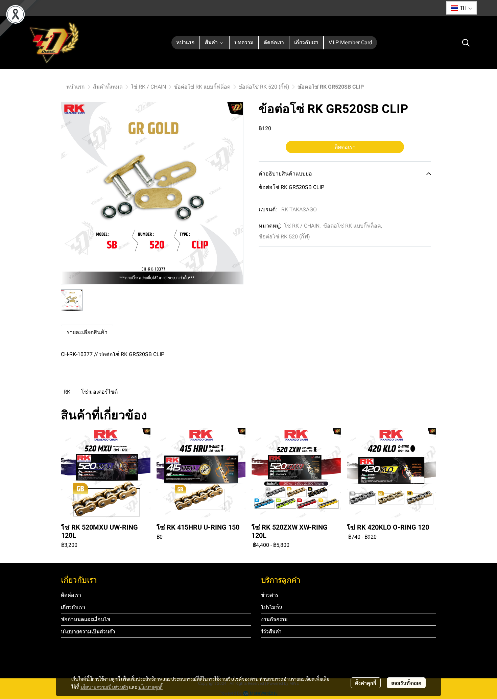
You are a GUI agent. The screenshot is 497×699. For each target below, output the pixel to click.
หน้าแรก (75, 87)
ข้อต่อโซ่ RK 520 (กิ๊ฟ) (264, 87)
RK (67, 392)
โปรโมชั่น (271, 607)
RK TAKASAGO (299, 209)
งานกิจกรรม (274, 619)
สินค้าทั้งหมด (108, 87)
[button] (461, 8)
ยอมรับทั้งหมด (406, 683)
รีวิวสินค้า (271, 631)
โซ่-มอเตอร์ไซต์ (99, 392)
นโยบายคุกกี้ (150, 687)
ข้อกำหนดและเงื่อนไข (85, 619)
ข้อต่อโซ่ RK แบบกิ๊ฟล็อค (202, 87)
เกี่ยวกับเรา (73, 607)
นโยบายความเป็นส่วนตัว (104, 687)
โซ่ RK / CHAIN (148, 87)
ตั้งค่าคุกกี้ (365, 683)
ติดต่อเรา (345, 147)
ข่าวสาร (269, 595)
